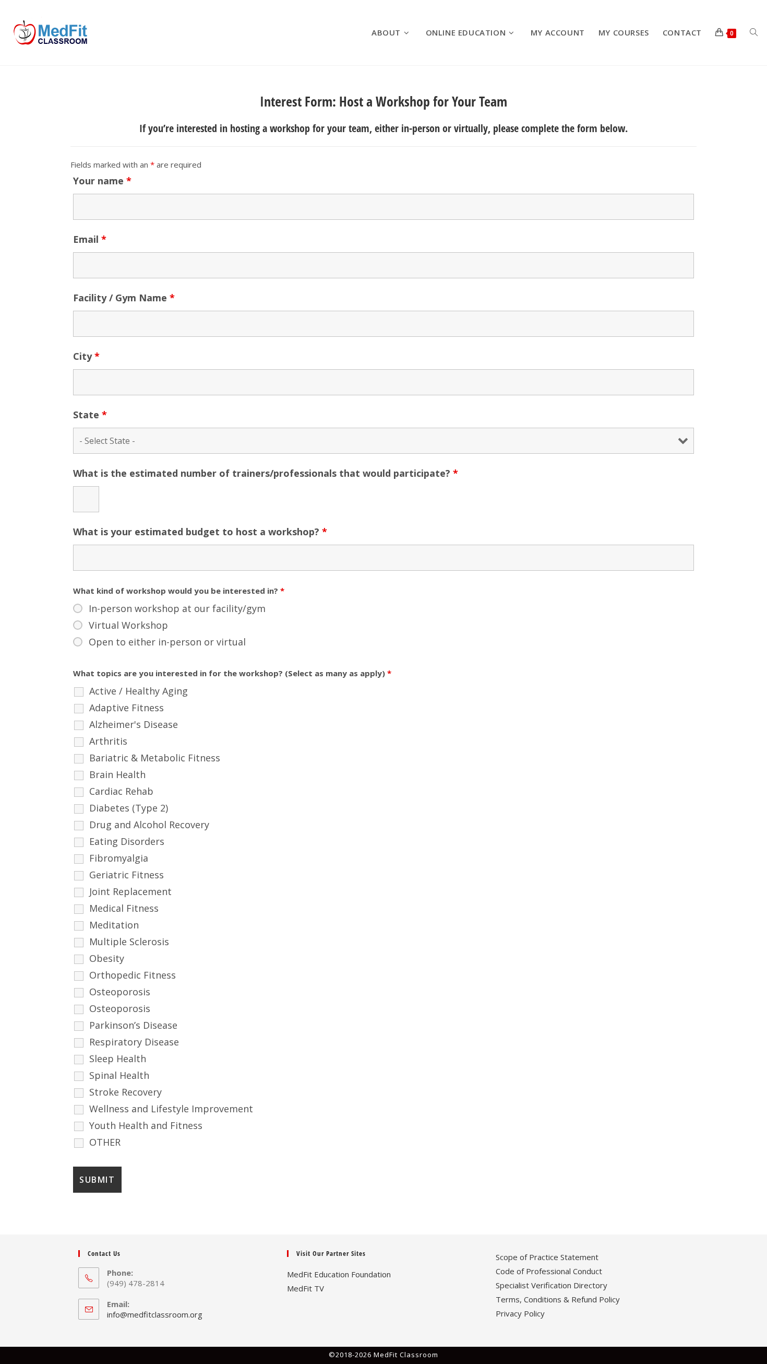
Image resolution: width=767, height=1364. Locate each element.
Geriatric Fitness (126, 874)
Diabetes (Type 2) (128, 808)
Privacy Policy (520, 1313)
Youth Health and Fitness (145, 1125)
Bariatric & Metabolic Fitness (154, 757)
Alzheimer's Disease (133, 724)
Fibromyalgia (118, 858)
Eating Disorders (126, 841)
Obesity (106, 958)
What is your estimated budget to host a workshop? (200, 531)
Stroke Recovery (125, 1092)
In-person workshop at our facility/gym (177, 608)
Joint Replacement (130, 891)
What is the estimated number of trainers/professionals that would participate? (265, 473)
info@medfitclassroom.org (154, 1314)
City (86, 356)
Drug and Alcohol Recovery (149, 824)
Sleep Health (117, 1058)
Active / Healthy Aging (138, 691)
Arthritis (108, 741)
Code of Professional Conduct (549, 1271)
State (90, 414)
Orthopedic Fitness (132, 975)
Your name (102, 180)
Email (89, 239)
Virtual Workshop (128, 625)
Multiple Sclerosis (129, 941)
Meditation (114, 925)
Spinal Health (119, 1075)
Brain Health (117, 774)
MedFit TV (305, 1288)
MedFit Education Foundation (339, 1274)
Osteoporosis (119, 991)
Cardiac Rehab (121, 791)
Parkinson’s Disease (133, 1025)
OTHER (105, 1142)
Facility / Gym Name (124, 297)
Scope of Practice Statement (547, 1257)
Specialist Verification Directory (551, 1285)
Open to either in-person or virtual (167, 642)
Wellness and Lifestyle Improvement (171, 1108)
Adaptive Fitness (126, 707)
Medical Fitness (124, 908)
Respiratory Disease (134, 1042)
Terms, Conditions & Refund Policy (558, 1299)
